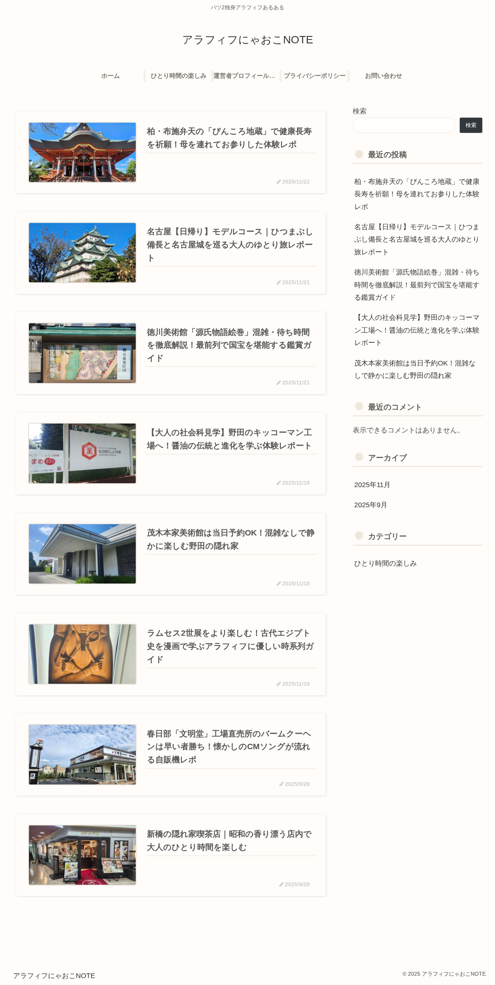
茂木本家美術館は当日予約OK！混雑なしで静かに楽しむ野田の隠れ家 (415, 369)
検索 (360, 111)
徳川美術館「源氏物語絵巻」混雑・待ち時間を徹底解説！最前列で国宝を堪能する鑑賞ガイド (417, 284)
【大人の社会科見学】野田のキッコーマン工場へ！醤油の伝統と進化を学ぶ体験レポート (417, 330)
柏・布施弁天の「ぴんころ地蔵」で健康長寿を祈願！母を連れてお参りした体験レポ (417, 194)
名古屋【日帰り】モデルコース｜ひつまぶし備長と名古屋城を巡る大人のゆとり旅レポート (417, 239)
